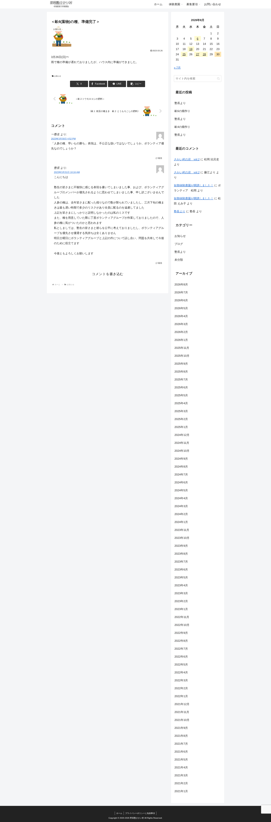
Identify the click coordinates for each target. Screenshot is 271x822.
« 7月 (177, 67)
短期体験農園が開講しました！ (193, 185)
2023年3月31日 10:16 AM (67, 172)
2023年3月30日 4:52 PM (63, 139)
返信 (160, 158)
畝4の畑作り (182, 126)
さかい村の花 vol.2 (187, 159)
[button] (136, 84)
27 (197, 54)
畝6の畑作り (182, 111)
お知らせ (57, 76)
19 (190, 49)
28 (204, 54)
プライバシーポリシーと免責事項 (140, 813)
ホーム (119, 813)
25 (184, 54)
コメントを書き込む (107, 274)
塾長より (180, 103)
